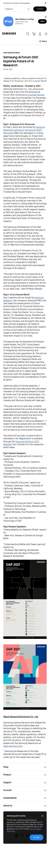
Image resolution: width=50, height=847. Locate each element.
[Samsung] (8, 33)
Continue (40, 9)
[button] (25, 767)
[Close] (45, 17)
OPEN (42, 21)
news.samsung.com (12, 746)
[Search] (28, 34)
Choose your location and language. (16, 3)
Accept (36, 837)
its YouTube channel (34, 95)
